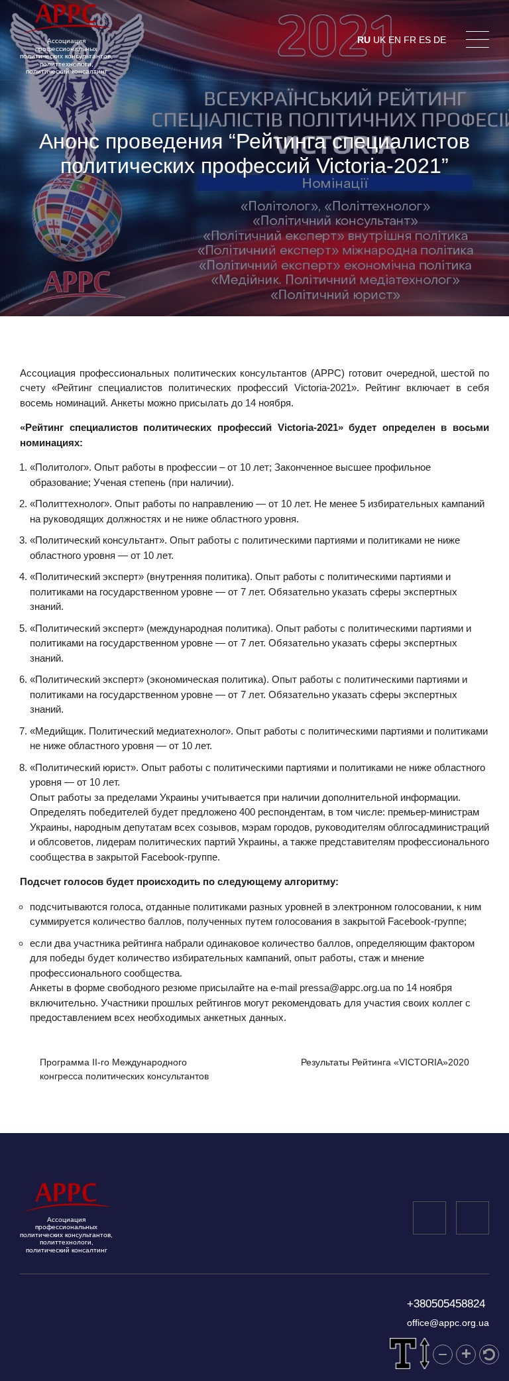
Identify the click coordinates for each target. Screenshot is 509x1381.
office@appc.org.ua (448, 1322)
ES (425, 39)
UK (379, 39)
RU (363, 39)
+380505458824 (446, 1303)
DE (439, 39)
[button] (443, 1354)
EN (394, 39)
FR (410, 39)
